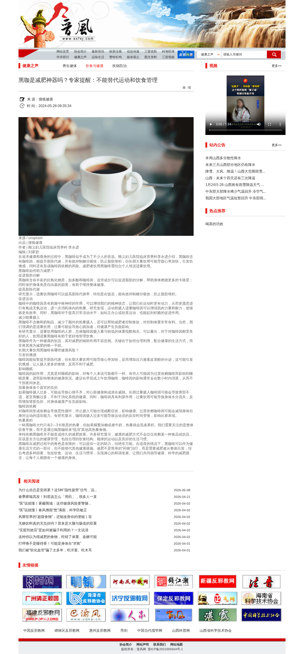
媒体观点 (133, 57)
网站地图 (176, 644)
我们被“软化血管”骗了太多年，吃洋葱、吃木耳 (55, 550)
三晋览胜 (150, 51)
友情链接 (30, 565)
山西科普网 (181, 630)
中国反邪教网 (34, 630)
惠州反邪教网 (100, 630)
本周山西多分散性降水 (223, 158)
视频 (213, 65)
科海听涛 (168, 51)
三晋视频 (168, 57)
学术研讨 (63, 57)
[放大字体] (184, 87)
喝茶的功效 (214, 224)
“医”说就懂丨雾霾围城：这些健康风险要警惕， (55, 503)
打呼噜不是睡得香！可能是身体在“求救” (49, 543)
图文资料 (150, 57)
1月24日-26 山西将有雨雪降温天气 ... (234, 185)
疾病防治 (119, 66)
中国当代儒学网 (149, 630)
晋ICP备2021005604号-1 (165, 649)
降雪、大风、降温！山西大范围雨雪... (235, 171)
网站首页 (63, 51)
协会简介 (80, 51)
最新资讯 (98, 51)
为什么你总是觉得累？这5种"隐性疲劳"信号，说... (57, 490)
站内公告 (217, 145)
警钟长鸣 (115, 57)
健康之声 (80, 57)
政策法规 (115, 51)
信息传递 (133, 51)
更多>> (277, 65)
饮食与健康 (94, 66)
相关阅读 (32, 481)
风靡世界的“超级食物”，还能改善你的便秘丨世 (55, 517)
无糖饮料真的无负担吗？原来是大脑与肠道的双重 (57, 523)
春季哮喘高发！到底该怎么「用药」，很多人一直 (57, 497)
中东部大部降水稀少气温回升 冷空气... (235, 191)
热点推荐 (217, 211)
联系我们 (159, 644)
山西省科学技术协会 (216, 630)
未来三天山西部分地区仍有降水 (230, 165)
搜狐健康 (46, 99)
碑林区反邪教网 (67, 630)
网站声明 (142, 644)
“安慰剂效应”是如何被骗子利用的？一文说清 (53, 530)
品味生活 (98, 57)
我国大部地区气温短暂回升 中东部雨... (235, 198)
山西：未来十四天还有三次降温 (230, 178)
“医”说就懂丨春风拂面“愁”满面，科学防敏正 (52, 510)
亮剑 (124, 630)
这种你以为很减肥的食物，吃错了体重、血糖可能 (57, 537)
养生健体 (70, 66)
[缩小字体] (189, 87)
